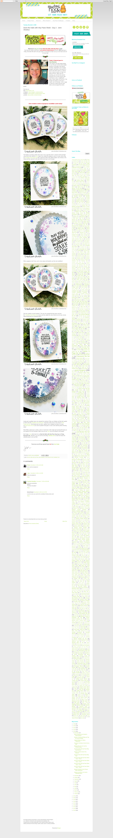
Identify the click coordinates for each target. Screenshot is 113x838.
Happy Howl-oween (85, 383)
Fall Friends (78, 321)
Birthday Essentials (76, 206)
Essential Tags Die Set (83, 315)
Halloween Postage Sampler (84, 375)
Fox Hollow (78, 349)
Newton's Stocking (75, 538)
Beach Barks (83, 193)
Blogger (59, 828)
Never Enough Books (85, 470)
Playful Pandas (75, 571)
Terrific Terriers (85, 671)
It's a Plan (80, 425)
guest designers (42, 457)
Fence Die (74, 332)
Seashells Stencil (83, 599)
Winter (77, 710)
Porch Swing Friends (76, 574)
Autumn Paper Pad (80, 181)
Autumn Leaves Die (85, 177)
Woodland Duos (85, 712)
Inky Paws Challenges (58, 20)
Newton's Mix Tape (84, 522)
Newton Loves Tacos (76, 484)
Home (23, 20)
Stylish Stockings (80, 660)
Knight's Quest (76, 430)
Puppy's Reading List (81, 584)
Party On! (84, 555)
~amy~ (28, 473)
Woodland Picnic (75, 714)
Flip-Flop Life (74, 341)
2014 (74, 808)
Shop (73, 20)
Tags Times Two (82, 670)
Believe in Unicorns (80, 201)
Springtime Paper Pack (77, 656)
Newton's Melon (75, 522)
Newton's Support (78, 540)
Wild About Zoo (86, 701)
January (76, 793)
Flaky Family (81, 339)
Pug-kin (88, 577)
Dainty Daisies (75, 297)
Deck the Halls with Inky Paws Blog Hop (81, 302)
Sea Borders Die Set (77, 597)
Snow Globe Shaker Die (79, 629)
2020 (74, 797)
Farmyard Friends (86, 330)
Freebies (68, 20)
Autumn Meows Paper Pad (79, 179)
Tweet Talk (81, 689)
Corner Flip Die (76, 285)
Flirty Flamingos (81, 341)
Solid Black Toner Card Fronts (84, 637)
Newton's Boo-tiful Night (82, 497)
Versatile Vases (84, 693)
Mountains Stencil (84, 463)
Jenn (37, 156)
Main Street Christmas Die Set (78, 453)
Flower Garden (83, 345)
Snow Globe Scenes (85, 628)
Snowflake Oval (56, 457)
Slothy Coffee (80, 622)
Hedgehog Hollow (81, 397)
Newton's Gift (81, 513)
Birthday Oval (78, 210)
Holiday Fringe (85, 406)
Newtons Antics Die (84, 544)
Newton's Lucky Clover (83, 521)
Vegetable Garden (75, 693)
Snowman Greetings (80, 634)
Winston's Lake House (77, 709)
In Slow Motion (76, 422)
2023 (74, 729)
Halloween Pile (74, 375)
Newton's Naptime (77, 525)
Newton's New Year (78, 526)
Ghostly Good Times (83, 366)
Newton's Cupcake (84, 508)
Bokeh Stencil (87, 222)
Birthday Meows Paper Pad (78, 209)
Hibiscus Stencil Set (77, 401)
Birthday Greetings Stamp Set (84, 207)
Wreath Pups (81, 716)
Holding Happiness (85, 402)
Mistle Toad (78, 461)
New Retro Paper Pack (78, 472)
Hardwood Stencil (79, 385)
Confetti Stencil (78, 284)
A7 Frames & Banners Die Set (81, 166)
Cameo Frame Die (84, 233)
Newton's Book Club (76, 499)
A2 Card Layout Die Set (78, 166)
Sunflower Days (86, 664)
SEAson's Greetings (85, 600)
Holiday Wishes (79, 415)
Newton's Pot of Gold (77, 530)
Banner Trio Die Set (77, 188)
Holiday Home (80, 410)
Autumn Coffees (75, 176)
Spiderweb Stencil (75, 641)
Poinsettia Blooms (84, 571)
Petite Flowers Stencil (81, 564)
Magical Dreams (75, 452)
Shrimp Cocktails (85, 609)
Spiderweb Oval (84, 640)
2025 (74, 725)
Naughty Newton (75, 468)
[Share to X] (45, 455)
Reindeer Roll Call (75, 590)
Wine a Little (85, 702)
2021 (74, 795)
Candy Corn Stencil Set (83, 236)
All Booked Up (85, 170)
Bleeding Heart (75, 219)
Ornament (73, 548)
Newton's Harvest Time (80, 517)
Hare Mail (86, 385)
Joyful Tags (76, 427)
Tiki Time (82, 675)
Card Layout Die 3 (86, 242)
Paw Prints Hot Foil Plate (81, 557)
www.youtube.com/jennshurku (34, 95)
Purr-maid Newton (82, 586)
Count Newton (84, 287)
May (75, 786)
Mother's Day (76, 463)
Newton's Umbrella (86, 543)
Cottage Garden (75, 287)
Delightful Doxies (84, 304)
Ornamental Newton (75, 549)
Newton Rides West (80, 486)
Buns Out (82, 231)
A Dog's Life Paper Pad (85, 162)
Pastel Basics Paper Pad (79, 556)
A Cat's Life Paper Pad (85, 160)
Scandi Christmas (84, 595)
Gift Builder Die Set (84, 367)
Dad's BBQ (79, 296)
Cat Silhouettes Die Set (83, 249)
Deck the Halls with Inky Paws (32, 457)
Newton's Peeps (86, 526)
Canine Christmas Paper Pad (77, 238)
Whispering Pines (76, 701)
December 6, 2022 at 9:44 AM (37, 465)
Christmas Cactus (81, 255)
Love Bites (84, 442)
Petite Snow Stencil (81, 566)
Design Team (30, 20)
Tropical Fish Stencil (83, 685)
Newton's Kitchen (75, 519)
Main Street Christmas (85, 452)
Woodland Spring (86, 714)
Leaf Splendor (85, 433)
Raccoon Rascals (84, 587)
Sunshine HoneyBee (31, 481)
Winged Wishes (76, 703)
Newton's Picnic (87, 529)
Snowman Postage (79, 636)
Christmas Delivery (80, 258)
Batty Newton (75, 192)
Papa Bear (74, 553)
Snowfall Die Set (84, 630)
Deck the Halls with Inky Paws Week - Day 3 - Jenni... (81, 761)
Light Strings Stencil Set (80, 436)
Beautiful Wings (79, 200)
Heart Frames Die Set (84, 388)
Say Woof (76, 595)
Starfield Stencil (76, 658)
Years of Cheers (75, 718)
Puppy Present (81, 582)
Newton (86, 472)
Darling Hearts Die (78, 300)
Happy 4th (74, 380)
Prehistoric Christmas (84, 575)
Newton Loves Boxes (82, 480)
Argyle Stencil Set (80, 172)
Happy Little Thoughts (78, 384)
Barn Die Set (87, 188)
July (75, 782)
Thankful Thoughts (76, 672)
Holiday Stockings (81, 414)
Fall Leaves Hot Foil (81, 322)
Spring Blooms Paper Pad (84, 650)
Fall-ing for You (83, 323)
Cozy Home (83, 288)
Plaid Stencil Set (83, 570)
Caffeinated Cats (82, 232)
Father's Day (86, 331)
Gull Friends (74, 371)
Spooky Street (82, 649)
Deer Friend (75, 304)
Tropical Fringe (75, 686)
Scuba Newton (85, 596)
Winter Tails (79, 711)
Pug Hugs (83, 577)
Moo (79, 462)
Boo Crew (85, 223)
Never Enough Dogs (86, 471)
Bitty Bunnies (82, 216)
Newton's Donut (86, 510)
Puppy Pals (82, 581)
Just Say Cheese (83, 427)
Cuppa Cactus (75, 294)
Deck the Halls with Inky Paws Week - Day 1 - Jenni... (81, 767)
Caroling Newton (79, 245)
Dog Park (73, 310)
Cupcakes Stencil (84, 293)
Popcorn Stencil (85, 573)
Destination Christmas (84, 305)
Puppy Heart (74, 581)
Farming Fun (78, 330)
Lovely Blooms (84, 448)
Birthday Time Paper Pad (85, 214)
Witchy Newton (76, 712)
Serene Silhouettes (81, 604)
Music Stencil (75, 466)
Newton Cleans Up (86, 474)
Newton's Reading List (76, 534)
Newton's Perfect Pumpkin (80, 527)
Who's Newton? (47, 20)
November (76, 775)
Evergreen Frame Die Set (77, 317)
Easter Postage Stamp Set (83, 313)
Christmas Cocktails (80, 257)
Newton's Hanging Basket (83, 514)
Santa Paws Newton (85, 594)
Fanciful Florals (84, 327)
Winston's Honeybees (83, 707)
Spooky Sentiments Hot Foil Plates (81, 646)
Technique (78, 671)
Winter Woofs (87, 711)
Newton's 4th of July (76, 488)
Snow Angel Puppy (75, 626)
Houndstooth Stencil (82, 419)
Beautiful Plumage (80, 198)
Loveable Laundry (83, 446)
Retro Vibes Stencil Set (84, 592)
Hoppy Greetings (80, 418)
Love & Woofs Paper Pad (83, 441)
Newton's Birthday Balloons (84, 491)
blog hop (82, 219)
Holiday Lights (80, 411)
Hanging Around (75, 379)
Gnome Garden (84, 368)
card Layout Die (78, 242)
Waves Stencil (84, 697)
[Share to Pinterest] (48, 455)
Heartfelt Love (81, 395)
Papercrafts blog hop (83, 553)
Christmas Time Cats (83, 264)
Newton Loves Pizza (83, 483)
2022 (74, 731)
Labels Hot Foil (83, 430)
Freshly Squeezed (80, 359)
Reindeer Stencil (83, 590)
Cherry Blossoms (81, 253)
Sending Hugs (77, 601)
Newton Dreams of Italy (79, 475)
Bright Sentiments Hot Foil (80, 227)
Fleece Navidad (85, 340)
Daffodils (85, 296)
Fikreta (28, 465)
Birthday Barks (85, 205)
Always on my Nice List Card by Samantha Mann (80, 773)
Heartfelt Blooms (78, 389)
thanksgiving (77, 673)
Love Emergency (85, 444)
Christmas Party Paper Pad (77, 262)
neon (79, 470)
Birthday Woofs (76, 215)
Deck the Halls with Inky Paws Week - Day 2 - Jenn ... (81, 764)
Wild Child (76, 702)
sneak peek (87, 624)
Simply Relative (81, 610)
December (76, 732)
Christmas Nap (84, 260)
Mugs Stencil (74, 465)
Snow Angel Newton (84, 625)
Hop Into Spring (81, 417)
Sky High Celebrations (78, 614)
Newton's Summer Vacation (83, 539)
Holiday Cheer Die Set (79, 404)
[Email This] (42, 455)
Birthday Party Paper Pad (81, 211)
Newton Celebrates (76, 474)
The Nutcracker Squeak (85, 673)
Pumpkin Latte (77, 578)
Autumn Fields (82, 176)
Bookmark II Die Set (76, 225)
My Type (83, 466)
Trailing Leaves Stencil (81, 679)
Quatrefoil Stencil (75, 587)
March (75, 790)
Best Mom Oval (79, 202)
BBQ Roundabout (83, 192)
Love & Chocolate (81, 439)
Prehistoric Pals (75, 577)
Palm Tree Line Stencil (83, 552)
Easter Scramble (75, 314)
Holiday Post (87, 411)
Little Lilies (74, 437)
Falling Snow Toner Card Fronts (83, 326)
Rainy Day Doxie (85, 588)
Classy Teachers (80, 272)
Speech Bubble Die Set (80, 638)
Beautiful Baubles (86, 194)
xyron (87, 716)
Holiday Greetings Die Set (78, 408)
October (76, 777)
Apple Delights (83, 171)
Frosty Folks (82, 360)
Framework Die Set (83, 356)
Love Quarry (74, 446)
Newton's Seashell (79, 535)
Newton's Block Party (78, 496)
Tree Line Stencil (81, 681)
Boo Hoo (74, 224)
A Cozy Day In (76, 162)
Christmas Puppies (80, 263)
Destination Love (75, 306)
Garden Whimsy (76, 364)
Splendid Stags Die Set (77, 642)
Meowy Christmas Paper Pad (83, 455)
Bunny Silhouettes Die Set (81, 229)
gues (73, 370)
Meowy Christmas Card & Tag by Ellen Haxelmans (81, 770)
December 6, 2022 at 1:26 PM (37, 473)
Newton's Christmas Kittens (83, 503)
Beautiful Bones (81, 197)
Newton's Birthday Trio (85, 495)
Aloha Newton (75, 171)
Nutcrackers (74, 545)
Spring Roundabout (78, 654)
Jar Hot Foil (81, 426)
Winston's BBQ (80, 705)
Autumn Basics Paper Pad (82, 175)
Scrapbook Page (75, 596)
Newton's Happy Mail (76, 516)
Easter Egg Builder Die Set (83, 311)
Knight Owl (88, 429)
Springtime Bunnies (83, 655)
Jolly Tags (87, 426)
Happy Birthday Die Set (81, 380)
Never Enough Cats (76, 471)
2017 (74, 803)
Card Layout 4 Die (79, 240)
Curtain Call (82, 294)
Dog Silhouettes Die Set (81, 310)
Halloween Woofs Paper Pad (82, 378)
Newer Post (26, 521)
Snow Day (83, 626)
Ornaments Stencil (77, 551)
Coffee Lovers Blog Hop (81, 279)
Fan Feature (76, 327)
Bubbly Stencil (81, 228)
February (76, 791)
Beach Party (78, 194)
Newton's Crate (76, 508)
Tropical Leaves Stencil (84, 686)
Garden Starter (87, 363)
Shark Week (78, 609)
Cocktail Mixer (80, 275)
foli (74, 348)
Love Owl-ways (83, 445)
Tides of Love (76, 675)
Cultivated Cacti (75, 291)
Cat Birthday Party (83, 246)
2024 (74, 727)
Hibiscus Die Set (86, 400)
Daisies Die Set (79, 298)
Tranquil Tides (75, 680)
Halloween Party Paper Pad (82, 374)
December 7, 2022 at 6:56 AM (43, 481)
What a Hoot (84, 699)
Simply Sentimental (83, 612)
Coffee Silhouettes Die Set (83, 281)
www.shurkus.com (30, 90)
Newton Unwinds (83, 487)
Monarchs (74, 462)
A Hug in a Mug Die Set (78, 163)
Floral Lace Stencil (77, 344)
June (75, 784)
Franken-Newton (79, 358)
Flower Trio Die (75, 347)
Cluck (73, 275)
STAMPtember (87, 656)
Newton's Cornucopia (79, 505)
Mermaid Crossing (79, 457)
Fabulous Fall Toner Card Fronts (82, 318)
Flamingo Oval (78, 340)
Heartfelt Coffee (81, 391)
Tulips (75, 688)
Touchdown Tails (79, 677)
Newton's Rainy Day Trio (83, 532)
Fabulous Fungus (86, 319)
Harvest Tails (81, 387)
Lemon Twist (74, 435)
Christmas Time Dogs (76, 266)
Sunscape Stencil (78, 666)
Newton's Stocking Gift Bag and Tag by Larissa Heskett (81, 738)
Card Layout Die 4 (76, 244)
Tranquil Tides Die (84, 680)
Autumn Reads (82, 183)
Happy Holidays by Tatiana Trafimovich (79, 741)
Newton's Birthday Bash (80, 492)
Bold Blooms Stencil (77, 223)
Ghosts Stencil (75, 367)
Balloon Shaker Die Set (78, 185)
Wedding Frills (75, 698)
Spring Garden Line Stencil (79, 651)
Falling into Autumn (76, 324)
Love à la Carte (75, 442)
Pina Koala (81, 568)
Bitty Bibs (76, 216)
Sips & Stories (74, 613)
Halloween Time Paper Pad (78, 376)
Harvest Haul (74, 387)
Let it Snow (82, 435)
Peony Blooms (86, 561)
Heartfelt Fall (81, 392)
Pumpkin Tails (78, 579)
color (73, 283)
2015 (74, 806)
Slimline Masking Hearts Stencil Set (78, 621)
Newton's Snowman (84, 536)
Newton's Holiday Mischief (81, 518)
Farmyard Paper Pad (77, 331)
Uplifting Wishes (80, 690)
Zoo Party (82, 718)
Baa (80, 184)
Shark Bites (74, 608)
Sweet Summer (81, 667)
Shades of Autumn (84, 605)
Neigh (75, 470)
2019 (74, 799)
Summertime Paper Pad (82, 663)
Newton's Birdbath (79, 490)
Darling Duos (87, 298)
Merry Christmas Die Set (83, 458)
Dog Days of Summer (83, 309)
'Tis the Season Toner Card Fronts (78, 159)
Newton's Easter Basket (78, 512)
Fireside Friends (79, 336)
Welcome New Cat (84, 698)
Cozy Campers (75, 288)
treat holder (74, 681)
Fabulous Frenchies (76, 319)
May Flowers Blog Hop (80, 454)
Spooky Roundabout (86, 645)
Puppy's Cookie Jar (81, 583)
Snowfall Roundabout (77, 632)
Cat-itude (79, 250)
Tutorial (75, 689)
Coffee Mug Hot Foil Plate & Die (77, 280)
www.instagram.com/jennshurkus (35, 92)
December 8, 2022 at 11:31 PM (40, 492)
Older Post (64, 521)
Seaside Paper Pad (75, 600)
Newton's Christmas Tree (77, 504)
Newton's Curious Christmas (79, 509)
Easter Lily (74, 313)
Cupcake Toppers (75, 293)
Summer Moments (80, 662)
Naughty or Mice (86, 468)
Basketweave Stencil (83, 190)
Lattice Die (78, 433)
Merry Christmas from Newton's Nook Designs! (80, 735)
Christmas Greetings (84, 259)
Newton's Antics (86, 488)
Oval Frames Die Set (30, 425)
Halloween (81, 371)
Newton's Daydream (76, 510)
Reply (28, 468)
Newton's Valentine (76, 544)
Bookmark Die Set (82, 224)
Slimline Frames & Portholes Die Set (81, 617)
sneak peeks (76, 625)
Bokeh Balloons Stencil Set (83, 220)
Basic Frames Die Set (78, 189)
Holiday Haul (82, 409)
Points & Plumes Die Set (76, 573)
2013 (74, 810)
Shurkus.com (51, 435)
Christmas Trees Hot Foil (77, 268)
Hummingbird (80, 421)
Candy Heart (74, 237)
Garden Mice (79, 363)
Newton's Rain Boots (80, 531)
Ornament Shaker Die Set (82, 548)
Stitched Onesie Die (80, 659)
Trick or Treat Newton (81, 684)
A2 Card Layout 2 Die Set (84, 164)
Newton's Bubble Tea (80, 500)
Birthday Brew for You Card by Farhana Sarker (80, 747)
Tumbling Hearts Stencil (84, 688)
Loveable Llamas (75, 448)
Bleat (87, 218)
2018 (74, 801)
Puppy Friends (85, 579)
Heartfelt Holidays (80, 393)
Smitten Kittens (79, 624)
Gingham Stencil (75, 368)
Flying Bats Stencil (85, 347)
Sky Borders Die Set (84, 613)
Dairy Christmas (83, 297)
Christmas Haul (75, 260)
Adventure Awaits (82, 168)
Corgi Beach (87, 284)
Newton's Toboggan (77, 543)
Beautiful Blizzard (78, 196)
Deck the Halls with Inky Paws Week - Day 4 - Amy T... (81, 758)
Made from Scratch (83, 450)
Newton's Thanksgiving (84, 542)
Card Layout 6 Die (78, 241)
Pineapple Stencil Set (80, 569)
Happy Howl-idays (75, 383)
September (76, 779)
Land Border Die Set (83, 432)
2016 (74, 805)
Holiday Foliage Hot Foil (81, 405)
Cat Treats (74, 250)
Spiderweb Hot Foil (75, 640)
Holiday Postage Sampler (79, 413)
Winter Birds (82, 710)
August (75, 781)
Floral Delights (78, 343)
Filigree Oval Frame (82, 335)
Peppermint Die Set (78, 562)
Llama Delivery (81, 437)
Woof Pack (76, 715)
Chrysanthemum (75, 271)
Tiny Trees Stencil (80, 676)
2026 (74, 724)
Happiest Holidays (85, 379)
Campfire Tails (75, 235)
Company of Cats (78, 283)
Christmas (79, 254)
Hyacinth (86, 421)
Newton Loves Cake (76, 482)
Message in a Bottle (76, 459)
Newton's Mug (86, 523)
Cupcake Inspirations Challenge (79, 292)
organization (86, 547)
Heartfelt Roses (80, 396)
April (75, 788)
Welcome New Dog (76, 699)
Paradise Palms (75, 555)
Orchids (79, 547)
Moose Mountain (86, 462)
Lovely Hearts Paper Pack (77, 449)
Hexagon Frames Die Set (77, 400)
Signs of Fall (74, 610)
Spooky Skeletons (75, 647)
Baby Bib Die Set (86, 184)
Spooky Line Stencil (76, 645)
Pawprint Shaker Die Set (77, 560)
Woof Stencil (83, 715)
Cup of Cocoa (84, 291)
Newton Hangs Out (81, 479)
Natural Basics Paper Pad (83, 467)
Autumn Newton (80, 180)
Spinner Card (85, 641)
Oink (79, 545)
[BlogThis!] (43, 455)
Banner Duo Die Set (82, 186)
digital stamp (83, 306)
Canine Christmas (83, 237)
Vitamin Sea (80, 694)
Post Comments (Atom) (34, 523)
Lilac (87, 436)
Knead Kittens (81, 429)
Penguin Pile (79, 561)
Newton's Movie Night (76, 523)
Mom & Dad (85, 461)
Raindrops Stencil (75, 588)
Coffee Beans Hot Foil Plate (80, 276)
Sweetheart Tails (83, 668)
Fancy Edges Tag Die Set (78, 328)
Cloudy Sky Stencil (82, 274)
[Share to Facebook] (46, 455)
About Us (38, 20)
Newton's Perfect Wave (77, 529)
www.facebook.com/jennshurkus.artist (36, 93)
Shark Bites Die (82, 608)
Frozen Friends (80, 362)
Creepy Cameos (85, 289)
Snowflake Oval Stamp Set (31, 157)
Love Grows (74, 445)
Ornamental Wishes (85, 549)
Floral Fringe (85, 343)
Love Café (77, 444)
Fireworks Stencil (78, 337)
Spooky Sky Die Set (84, 647)
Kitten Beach (74, 429)
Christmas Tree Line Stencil (83, 267)
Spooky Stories (75, 649)
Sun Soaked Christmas (76, 664)
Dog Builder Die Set (82, 307)
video (73, 694)
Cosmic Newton (84, 285)
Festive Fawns (81, 332)
